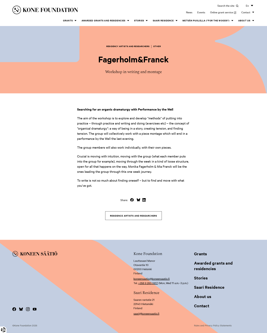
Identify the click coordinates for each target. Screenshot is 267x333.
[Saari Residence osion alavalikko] (176, 20)
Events (201, 12)
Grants (68, 20)
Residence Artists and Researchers (133, 215)
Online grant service (223, 12)
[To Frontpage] (73, 254)
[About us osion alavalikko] (253, 20)
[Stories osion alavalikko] (146, 20)
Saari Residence (163, 20)
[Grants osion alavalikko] (75, 20)
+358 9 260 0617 (148, 283)
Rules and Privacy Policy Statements (213, 325)
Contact (245, 12)
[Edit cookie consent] (3, 329)
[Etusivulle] (66, 10)
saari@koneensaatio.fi (146, 313)
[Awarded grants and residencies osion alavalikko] (128, 20)
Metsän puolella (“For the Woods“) (205, 20)
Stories (139, 20)
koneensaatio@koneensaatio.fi (152, 278)
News (189, 12)
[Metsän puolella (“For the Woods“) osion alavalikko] (232, 20)
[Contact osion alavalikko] (253, 12)
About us (244, 20)
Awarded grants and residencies (103, 20)
